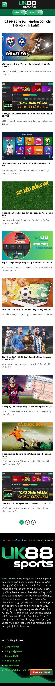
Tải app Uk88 (11, 656)
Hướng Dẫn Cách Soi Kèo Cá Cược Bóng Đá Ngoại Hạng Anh (27, 214)
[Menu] (4, 4)
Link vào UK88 (41, 672)
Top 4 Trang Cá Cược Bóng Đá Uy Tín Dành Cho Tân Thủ (27, 262)
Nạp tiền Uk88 (12, 660)
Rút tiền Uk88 (12, 665)
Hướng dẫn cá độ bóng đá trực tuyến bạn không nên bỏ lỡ (26, 455)
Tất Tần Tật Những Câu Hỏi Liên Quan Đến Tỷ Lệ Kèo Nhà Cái (26, 65)
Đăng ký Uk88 (12, 646)
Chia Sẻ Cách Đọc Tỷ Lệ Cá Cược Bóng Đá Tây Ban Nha (26, 310)
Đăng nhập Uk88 (13, 651)
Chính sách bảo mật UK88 (18, 670)
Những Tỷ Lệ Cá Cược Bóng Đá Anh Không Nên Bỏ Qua (27, 406)
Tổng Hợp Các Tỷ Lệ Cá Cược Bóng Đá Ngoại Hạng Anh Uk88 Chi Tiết (27, 358)
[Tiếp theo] (33, 522)
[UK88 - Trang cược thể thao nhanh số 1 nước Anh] (27, 4)
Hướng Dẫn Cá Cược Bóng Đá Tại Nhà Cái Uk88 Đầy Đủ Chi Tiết (27, 115)
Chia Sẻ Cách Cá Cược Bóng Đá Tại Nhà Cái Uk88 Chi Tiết (26, 164)
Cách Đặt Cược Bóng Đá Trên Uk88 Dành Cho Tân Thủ (26, 503)
